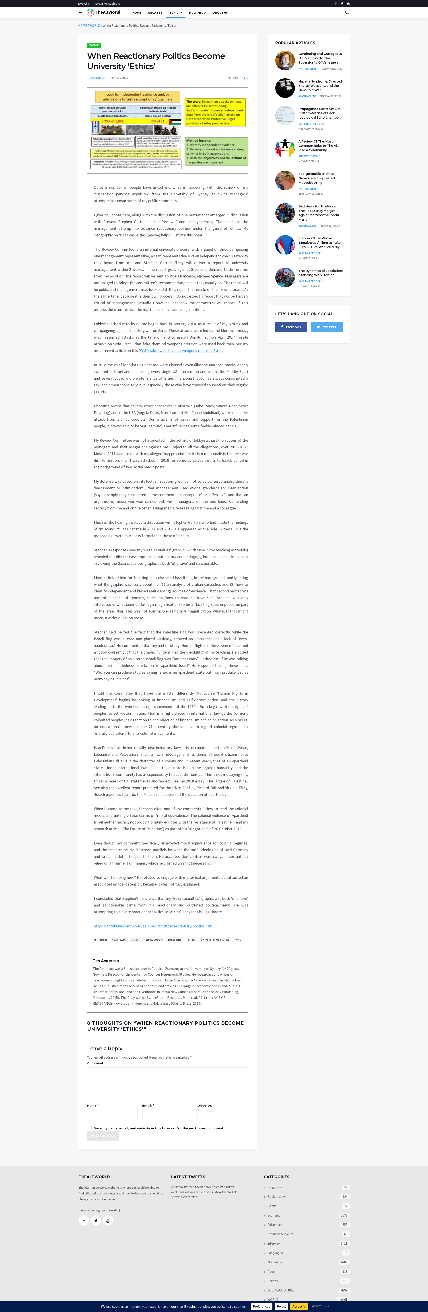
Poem (271, 1271)
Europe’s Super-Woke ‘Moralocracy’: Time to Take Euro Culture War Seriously (319, 242)
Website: (205, 1105)
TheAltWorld (107, 12)
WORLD (94, 25)
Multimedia (275, 1262)
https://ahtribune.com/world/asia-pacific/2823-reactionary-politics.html (153, 926)
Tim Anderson (96, 77)
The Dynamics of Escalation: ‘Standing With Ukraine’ (320, 273)
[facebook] (335, 3)
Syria (191, 939)
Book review (276, 1196)
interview (274, 1243)
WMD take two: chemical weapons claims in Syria (180, 350)
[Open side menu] (80, 12)
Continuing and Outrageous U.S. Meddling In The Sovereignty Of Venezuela (320, 58)
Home (137, 12)
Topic (173, 12)
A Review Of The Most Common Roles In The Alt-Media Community (318, 145)
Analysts (155, 12)
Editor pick (274, 1225)
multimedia (197, 12)
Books (271, 1206)
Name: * (93, 1105)
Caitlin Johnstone (311, 123)
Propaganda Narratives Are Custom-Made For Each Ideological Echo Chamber (319, 113)
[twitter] (342, 3)
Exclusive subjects (107, 4)
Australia (119, 939)
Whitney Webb (307, 68)
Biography (274, 1187)
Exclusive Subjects (280, 1234)
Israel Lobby (153, 939)
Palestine (174, 939)
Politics (272, 1281)
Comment (95, 1063)
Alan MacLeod (307, 96)
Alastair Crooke (309, 253)
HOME (82, 25)
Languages (275, 1253)
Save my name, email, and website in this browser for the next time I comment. (159, 1128)
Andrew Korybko (309, 156)
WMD (238, 939)
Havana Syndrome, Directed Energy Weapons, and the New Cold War (320, 85)
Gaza (135, 939)
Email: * (148, 1105)
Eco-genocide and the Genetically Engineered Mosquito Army (316, 178)
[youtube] (348, 3)
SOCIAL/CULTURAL (280, 1290)
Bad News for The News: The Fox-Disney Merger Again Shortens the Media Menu (318, 212)
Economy (273, 1215)
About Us (220, 12)
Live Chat (84, 4)
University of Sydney (215, 939)
